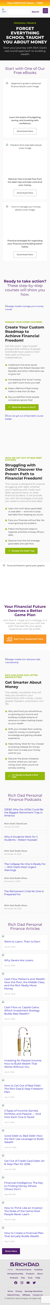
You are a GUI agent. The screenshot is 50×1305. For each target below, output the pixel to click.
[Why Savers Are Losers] (25, 961)
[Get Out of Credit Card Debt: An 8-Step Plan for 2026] (25, 1163)
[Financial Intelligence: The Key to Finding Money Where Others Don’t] (25, 1187)
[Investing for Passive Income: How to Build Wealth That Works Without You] (25, 1051)
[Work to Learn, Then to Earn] (25, 942)
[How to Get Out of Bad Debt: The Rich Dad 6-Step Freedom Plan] (25, 1090)
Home (10, 1270)
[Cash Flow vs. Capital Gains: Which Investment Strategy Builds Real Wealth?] (25, 1011)
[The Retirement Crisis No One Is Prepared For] (25, 900)
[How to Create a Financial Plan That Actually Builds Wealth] (25, 1235)
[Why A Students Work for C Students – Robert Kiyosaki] (25, 845)
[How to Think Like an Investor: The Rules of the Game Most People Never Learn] (25, 1212)
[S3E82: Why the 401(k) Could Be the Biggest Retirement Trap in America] (25, 818)
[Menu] (45, 10)
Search (35, 12)
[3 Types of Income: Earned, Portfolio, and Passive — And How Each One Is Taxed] (25, 1115)
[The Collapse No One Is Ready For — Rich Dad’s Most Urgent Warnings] (25, 872)
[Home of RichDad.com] (4, 10)
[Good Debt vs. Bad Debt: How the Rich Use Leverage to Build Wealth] (25, 1140)
